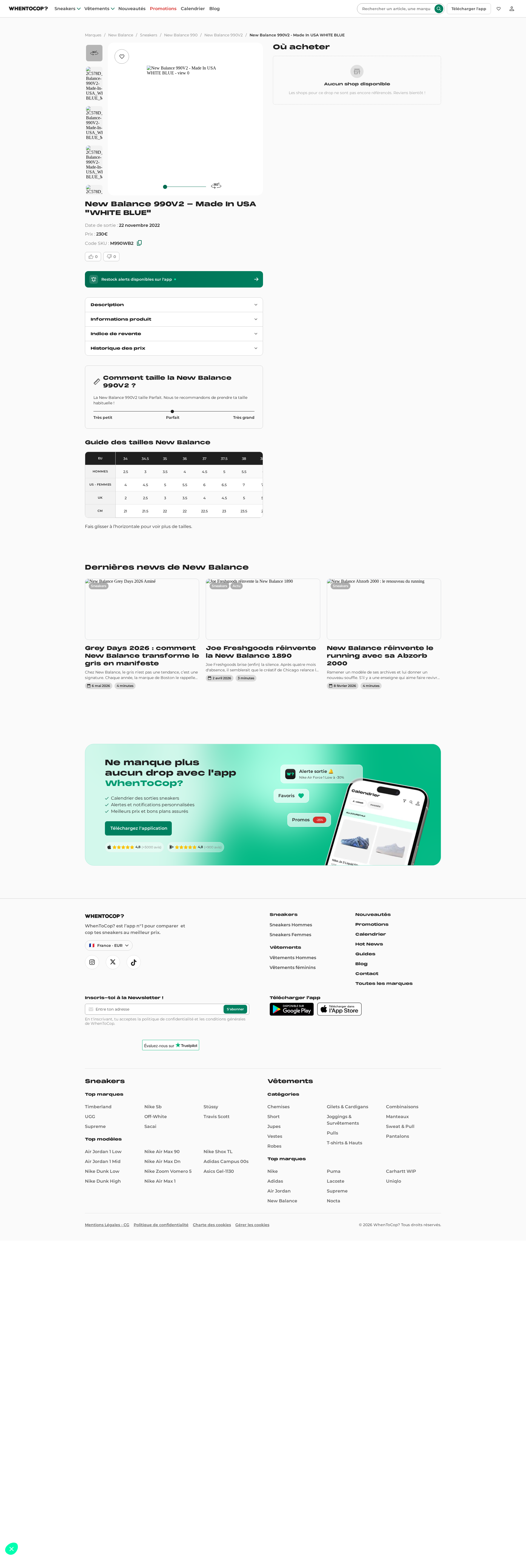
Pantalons (397, 1136)
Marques (93, 35)
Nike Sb (153, 1106)
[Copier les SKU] (139, 243)
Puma (334, 1171)
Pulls (332, 1133)
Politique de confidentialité (161, 1224)
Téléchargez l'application (138, 828)
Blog (214, 8)
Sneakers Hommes (291, 924)
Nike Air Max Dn (162, 1161)
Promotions (163, 8)
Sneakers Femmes (290, 934)
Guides (365, 953)
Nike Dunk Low (102, 1171)
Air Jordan (279, 1191)
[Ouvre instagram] (92, 962)
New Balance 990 (181, 35)
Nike (272, 1171)
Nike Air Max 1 (160, 1181)
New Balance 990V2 (223, 35)
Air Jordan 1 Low (103, 1151)
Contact (366, 973)
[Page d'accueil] (28, 9)
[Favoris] (498, 8)
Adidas (275, 1181)
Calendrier (193, 8)
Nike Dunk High (103, 1181)
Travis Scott (217, 1116)
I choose (63, 1530)
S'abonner (235, 1009)
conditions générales (225, 1019)
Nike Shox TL (218, 1151)
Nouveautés (131, 8)
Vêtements (96, 8)
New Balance (120, 35)
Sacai (150, 1126)
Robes (274, 1146)
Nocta (333, 1200)
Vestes (274, 1136)
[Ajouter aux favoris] (122, 56)
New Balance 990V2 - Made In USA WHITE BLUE (297, 35)
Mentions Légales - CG (107, 1224)
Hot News (369, 944)
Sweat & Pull (400, 1126)
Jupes (274, 1126)
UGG (90, 1116)
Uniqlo (393, 1181)
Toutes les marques (384, 983)
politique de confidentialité (167, 1019)
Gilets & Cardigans (347, 1106)
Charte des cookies (212, 1224)
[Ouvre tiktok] (134, 962)
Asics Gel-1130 (219, 1171)
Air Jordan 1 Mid (103, 1161)
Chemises (278, 1106)
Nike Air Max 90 (162, 1151)
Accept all (101, 1530)
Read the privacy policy (28, 1513)
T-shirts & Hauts (344, 1142)
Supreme (95, 1126)
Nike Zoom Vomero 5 (167, 1171)
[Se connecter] (511, 8)
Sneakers (65, 8)
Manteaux (397, 1116)
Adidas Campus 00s (226, 1161)
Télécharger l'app (468, 8)
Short (273, 1116)
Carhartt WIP (401, 1171)
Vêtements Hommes (293, 957)
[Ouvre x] (113, 962)
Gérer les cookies (252, 1224)
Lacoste (335, 1181)
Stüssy (211, 1106)
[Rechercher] (438, 8)
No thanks (24, 1530)
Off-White (155, 1116)
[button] (11, 1548)
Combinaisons (402, 1106)
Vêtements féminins (293, 967)
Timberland (98, 1106)
